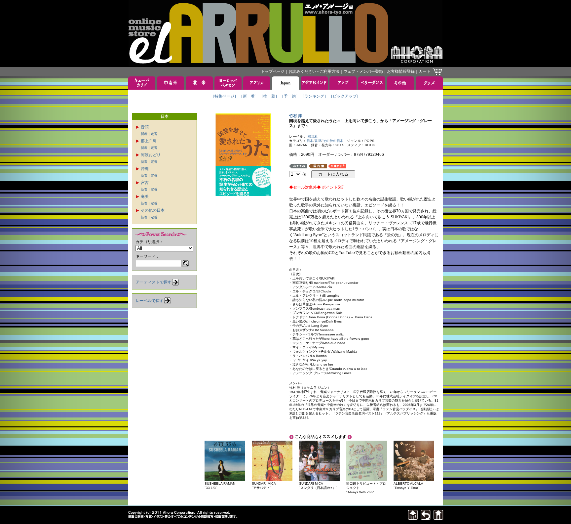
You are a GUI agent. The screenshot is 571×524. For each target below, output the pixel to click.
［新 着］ (249, 96)
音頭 (145, 127)
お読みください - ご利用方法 (313, 71)
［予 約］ (290, 96)
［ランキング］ (314, 96)
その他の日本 (153, 210)
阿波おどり (151, 155)
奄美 (145, 196)
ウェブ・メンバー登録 (363, 71)
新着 (144, 134)
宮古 (145, 182)
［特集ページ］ (224, 96)
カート (425, 71)
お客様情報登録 (401, 71)
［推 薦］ (269, 96)
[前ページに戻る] (426, 518)
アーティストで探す (153, 282)
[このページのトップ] (413, 518)
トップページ (273, 71)
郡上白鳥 (149, 141)
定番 (154, 134)
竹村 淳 (297, 115)
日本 (310, 141)
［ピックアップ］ (345, 96)
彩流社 (313, 136)
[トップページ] (438, 518)
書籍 (318, 141)
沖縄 (145, 168)
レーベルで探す (150, 300)
